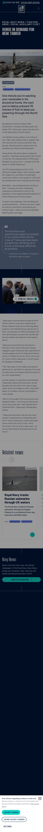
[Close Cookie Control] (40, 798)
